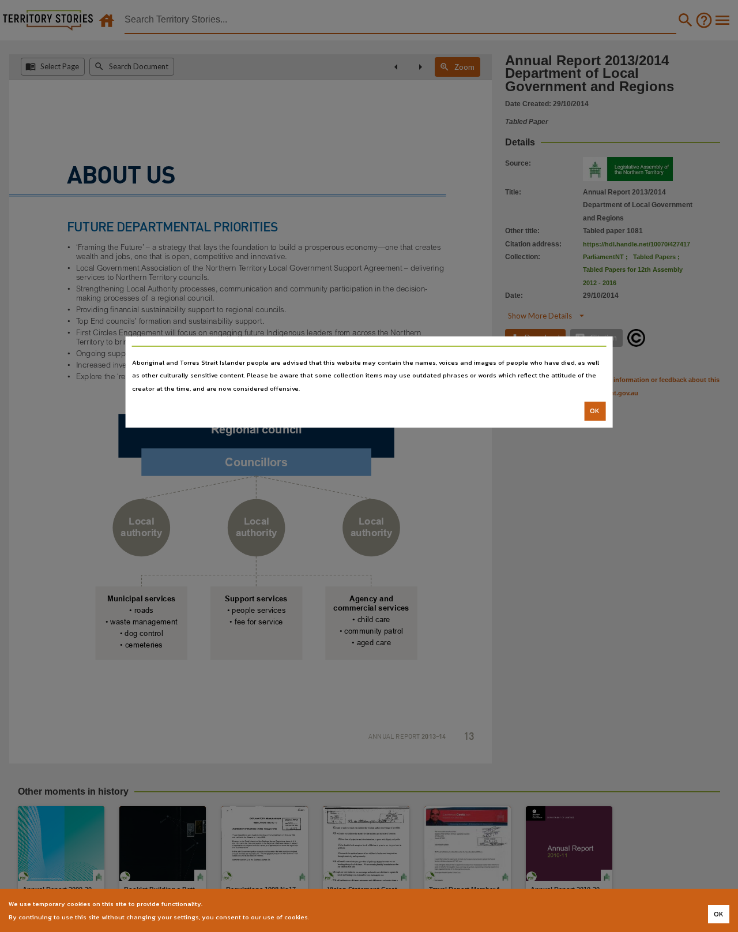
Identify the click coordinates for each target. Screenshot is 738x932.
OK (595, 411)
